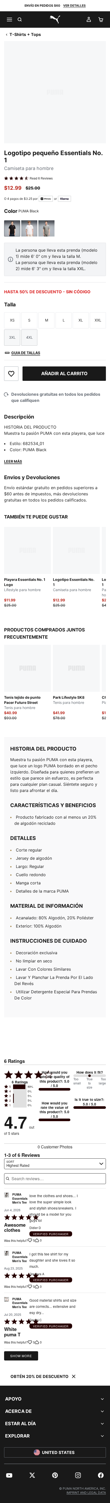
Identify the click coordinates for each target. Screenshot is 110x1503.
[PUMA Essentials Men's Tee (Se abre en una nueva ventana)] (6, 1200)
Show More (21, 1356)
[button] (20, 1086)
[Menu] (9, 19)
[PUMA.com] (55, 19)
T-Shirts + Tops (25, 34)
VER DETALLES (74, 5)
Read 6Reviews (41, 178)
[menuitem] (9, 1475)
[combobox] (55, 1163)
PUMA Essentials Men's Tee (20, 1199)
